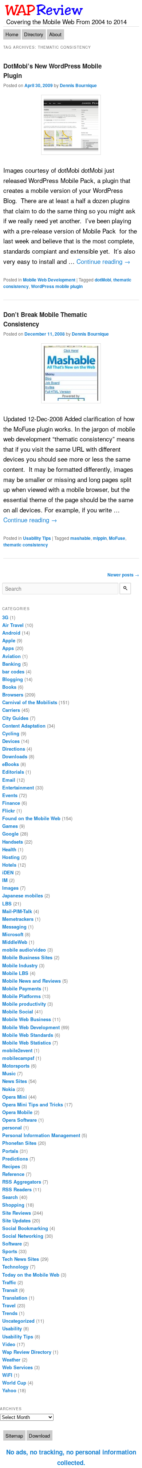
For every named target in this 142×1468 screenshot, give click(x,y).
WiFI (7, 1374)
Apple (8, 640)
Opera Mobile (17, 1112)
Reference (13, 1173)
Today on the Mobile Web (30, 1274)
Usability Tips (37, 538)
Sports (9, 1251)
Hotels (9, 864)
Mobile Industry (20, 965)
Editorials (13, 771)
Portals (10, 1150)
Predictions (15, 1158)
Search (10, 1197)
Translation (14, 1297)
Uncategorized (18, 1320)
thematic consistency (25, 544)
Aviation (11, 656)
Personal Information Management (41, 1135)
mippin (100, 538)
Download (39, 1435)
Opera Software (19, 1119)
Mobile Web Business (26, 1019)
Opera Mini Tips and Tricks (32, 1104)
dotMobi (103, 279)
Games (10, 825)
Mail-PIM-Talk (17, 911)
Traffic (9, 1282)
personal (12, 1127)
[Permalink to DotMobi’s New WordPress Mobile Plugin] (71, 125)
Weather (11, 1359)
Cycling (10, 733)
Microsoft (12, 934)
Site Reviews (16, 1212)
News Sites (14, 1080)
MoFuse (117, 538)
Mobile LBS (15, 973)
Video (8, 1344)
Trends (9, 1313)
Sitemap (14, 1435)
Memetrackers (17, 918)
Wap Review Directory (26, 1351)
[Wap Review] (44, 10)
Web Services (17, 1367)
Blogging (12, 679)
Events (9, 795)
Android (11, 632)
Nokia (8, 1089)
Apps (8, 648)
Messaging (14, 926)
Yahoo (9, 1390)
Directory (33, 34)
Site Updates (16, 1220)
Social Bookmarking (25, 1228)
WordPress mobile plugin (57, 286)
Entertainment (18, 787)
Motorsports (15, 1065)
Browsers (12, 694)
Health (9, 849)
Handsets (12, 841)
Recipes (11, 1166)
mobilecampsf (18, 1057)
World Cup (14, 1382)
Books (9, 686)
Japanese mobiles (22, 895)
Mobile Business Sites (27, 957)
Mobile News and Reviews (31, 980)
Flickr (8, 810)
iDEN (7, 872)
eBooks (10, 764)
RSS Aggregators (21, 1181)
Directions (13, 748)
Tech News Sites (20, 1258)
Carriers (11, 709)
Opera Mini (14, 1096)
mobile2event (17, 1050)
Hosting (11, 856)
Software (12, 1243)
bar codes (13, 671)
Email (8, 779)
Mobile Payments (21, 988)
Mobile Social (17, 1011)
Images (10, 887)
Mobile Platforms (21, 996)
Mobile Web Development (49, 279)
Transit (9, 1289)
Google (10, 833)
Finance (11, 802)
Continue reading (103, 261)
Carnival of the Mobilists (29, 702)
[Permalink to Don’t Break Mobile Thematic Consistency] (71, 373)
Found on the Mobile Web (31, 818)
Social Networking (22, 1235)
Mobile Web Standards (27, 1034)
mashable (80, 538)
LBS (7, 903)
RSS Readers (17, 1189)
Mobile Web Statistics (26, 1042)
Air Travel (13, 624)
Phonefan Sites (19, 1142)
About (55, 34)
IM (5, 880)
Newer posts (123, 574)
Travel (9, 1305)
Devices (11, 740)
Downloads (14, 756)
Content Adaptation (24, 725)
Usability (12, 1328)
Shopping (13, 1204)
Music (9, 1073)
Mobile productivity (24, 1003)
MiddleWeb (14, 941)
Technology (15, 1266)
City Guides (15, 717)
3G (5, 617)
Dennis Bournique (78, 85)
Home (11, 34)
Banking (11, 663)
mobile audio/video (24, 949)
